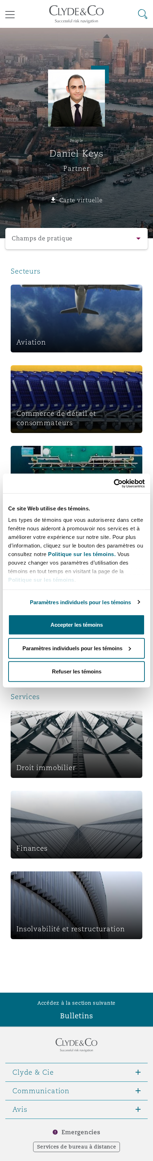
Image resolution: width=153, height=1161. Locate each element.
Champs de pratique (42, 238)
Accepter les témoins (77, 625)
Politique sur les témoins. (82, 554)
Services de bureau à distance (76, 1147)
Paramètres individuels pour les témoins (80, 602)
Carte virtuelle (81, 200)
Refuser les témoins (76, 671)
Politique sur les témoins (41, 579)
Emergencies (81, 1132)
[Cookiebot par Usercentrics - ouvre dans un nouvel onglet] (114, 483)
